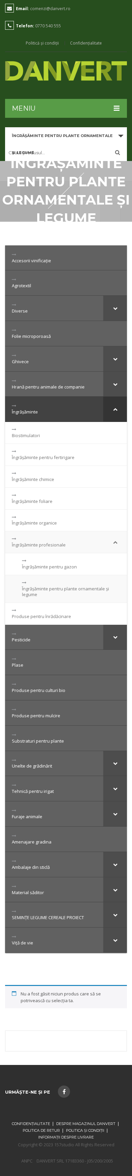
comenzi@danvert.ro (50, 8)
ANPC (26, 1161)
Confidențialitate (86, 43)
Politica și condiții (85, 1130)
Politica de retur (41, 1130)
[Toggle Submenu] (115, 308)
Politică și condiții (42, 43)
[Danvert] (66, 71)
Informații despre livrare (66, 1137)
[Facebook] (64, 1092)
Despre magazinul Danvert (85, 1123)
